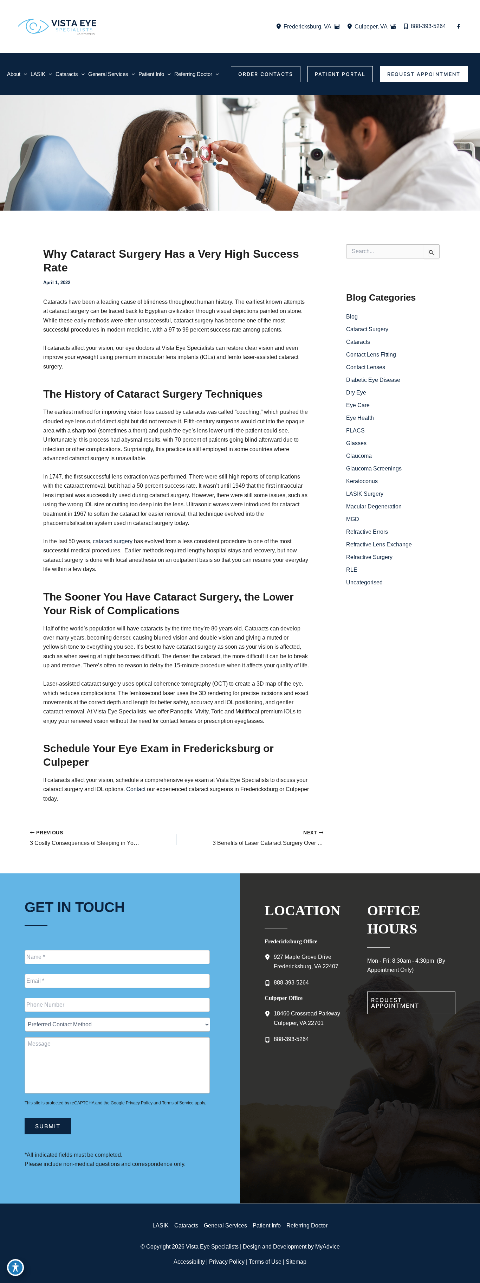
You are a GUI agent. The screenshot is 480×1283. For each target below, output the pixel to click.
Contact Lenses (365, 367)
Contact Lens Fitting (371, 355)
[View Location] (280, 26)
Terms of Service (178, 1103)
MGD (352, 519)
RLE (351, 570)
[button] (265, 74)
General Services (225, 1226)
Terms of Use (265, 1262)
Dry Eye (356, 393)
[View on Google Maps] (337, 26)
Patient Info (267, 1226)
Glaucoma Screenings (374, 468)
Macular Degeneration (374, 506)
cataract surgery (112, 541)
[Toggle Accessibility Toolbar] (15, 1267)
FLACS (355, 431)
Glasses (356, 443)
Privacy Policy (139, 1103)
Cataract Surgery (367, 329)
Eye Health (360, 418)
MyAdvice (327, 1247)
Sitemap (296, 1262)
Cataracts (358, 342)
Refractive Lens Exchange (379, 544)
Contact (135, 789)
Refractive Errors (367, 532)
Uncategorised (364, 582)
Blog (352, 317)
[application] (23, 74)
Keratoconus (362, 481)
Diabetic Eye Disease (373, 380)
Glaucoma (359, 456)
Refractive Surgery (369, 557)
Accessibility (189, 1262)
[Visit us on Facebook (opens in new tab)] (458, 26)
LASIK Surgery (364, 494)
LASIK (161, 1226)
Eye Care (358, 405)
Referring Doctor (306, 1226)
